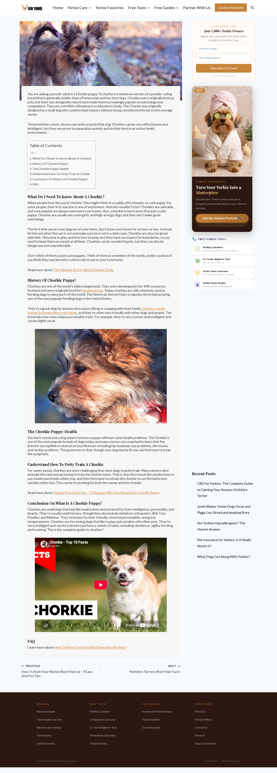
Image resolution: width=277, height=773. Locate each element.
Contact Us (201, 727)
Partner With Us (197, 7)
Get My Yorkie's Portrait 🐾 (222, 218)
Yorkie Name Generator (103, 735)
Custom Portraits (230, 7)
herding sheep (92, 290)
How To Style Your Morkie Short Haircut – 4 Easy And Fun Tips (57, 671)
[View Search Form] (252, 7)
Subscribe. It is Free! (223, 68)
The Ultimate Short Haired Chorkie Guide (83, 270)
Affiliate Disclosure (231, 761)
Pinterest (200, 735)
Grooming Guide (151, 727)
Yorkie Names (44, 735)
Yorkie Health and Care (49, 719)
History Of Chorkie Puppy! (50, 163)
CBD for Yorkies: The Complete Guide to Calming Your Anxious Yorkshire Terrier (225, 489)
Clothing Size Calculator (103, 719)
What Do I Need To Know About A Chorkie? (62, 158)
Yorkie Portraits (98, 743)
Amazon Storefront (205, 743)
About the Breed (46, 711)
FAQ (35, 184)
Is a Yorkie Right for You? (103, 727)
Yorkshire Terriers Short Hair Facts (154, 669)
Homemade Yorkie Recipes (157, 711)
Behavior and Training (49, 727)
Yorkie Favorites (110, 7)
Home (58, 7)
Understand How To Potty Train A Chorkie (61, 174)
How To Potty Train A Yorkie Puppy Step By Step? (90, 647)
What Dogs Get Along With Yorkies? (223, 556)
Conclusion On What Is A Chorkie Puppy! (60, 179)
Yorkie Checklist (151, 719)
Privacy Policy (211, 761)
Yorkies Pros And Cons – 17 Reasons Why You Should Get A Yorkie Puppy (106, 493)
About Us (200, 711)
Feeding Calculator (100, 711)
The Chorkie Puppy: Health (50, 168)
